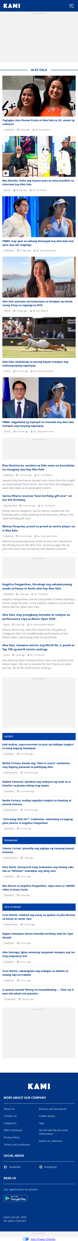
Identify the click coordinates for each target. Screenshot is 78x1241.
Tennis (7, 311)
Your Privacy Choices (43, 1239)
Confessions (9, 999)
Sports (7, 190)
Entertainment (10, 505)
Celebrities (9, 129)
